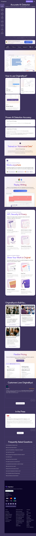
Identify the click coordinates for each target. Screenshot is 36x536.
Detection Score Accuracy (20, 514)
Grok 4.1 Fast (13, 134)
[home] (3, 1)
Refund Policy (29, 521)
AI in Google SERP (19, 518)
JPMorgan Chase (9, 421)
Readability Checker (8, 515)
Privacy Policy (29, 518)
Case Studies (29, 515)
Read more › (8, 124)
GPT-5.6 (7, 133)
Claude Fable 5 (20, 133)
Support (17, 524)
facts (10, 321)
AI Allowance (24, 318)
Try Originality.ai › (28, 324)
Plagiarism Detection (8, 514)
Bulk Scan (8, 322)
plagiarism (14, 321)
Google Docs (14, 320)
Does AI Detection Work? (20, 515)
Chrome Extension (30, 319)
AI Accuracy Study (25, 130)
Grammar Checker (8, 517)
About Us (28, 525)
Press (27, 511)
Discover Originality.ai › (13, 346)
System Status (18, 525)
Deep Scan (24, 320)
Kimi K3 (27, 133)
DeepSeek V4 (31, 133)
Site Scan (6, 518)
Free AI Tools (7, 521)
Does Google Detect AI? (20, 517)
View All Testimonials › (20, 403)
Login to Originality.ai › (12, 324)
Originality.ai (31, 527)
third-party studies (23, 6)
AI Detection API (14, 231)
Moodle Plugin (24, 317)
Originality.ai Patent (19, 522)
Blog (27, 514)
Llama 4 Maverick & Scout (19, 134)
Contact (28, 524)
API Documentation (19, 511)
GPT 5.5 (16, 133)
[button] (34, 1)
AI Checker (7, 511)
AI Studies (28, 517)
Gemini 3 (24, 133)
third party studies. (28, 123)
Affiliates (28, 522)
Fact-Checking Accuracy (20, 521)
